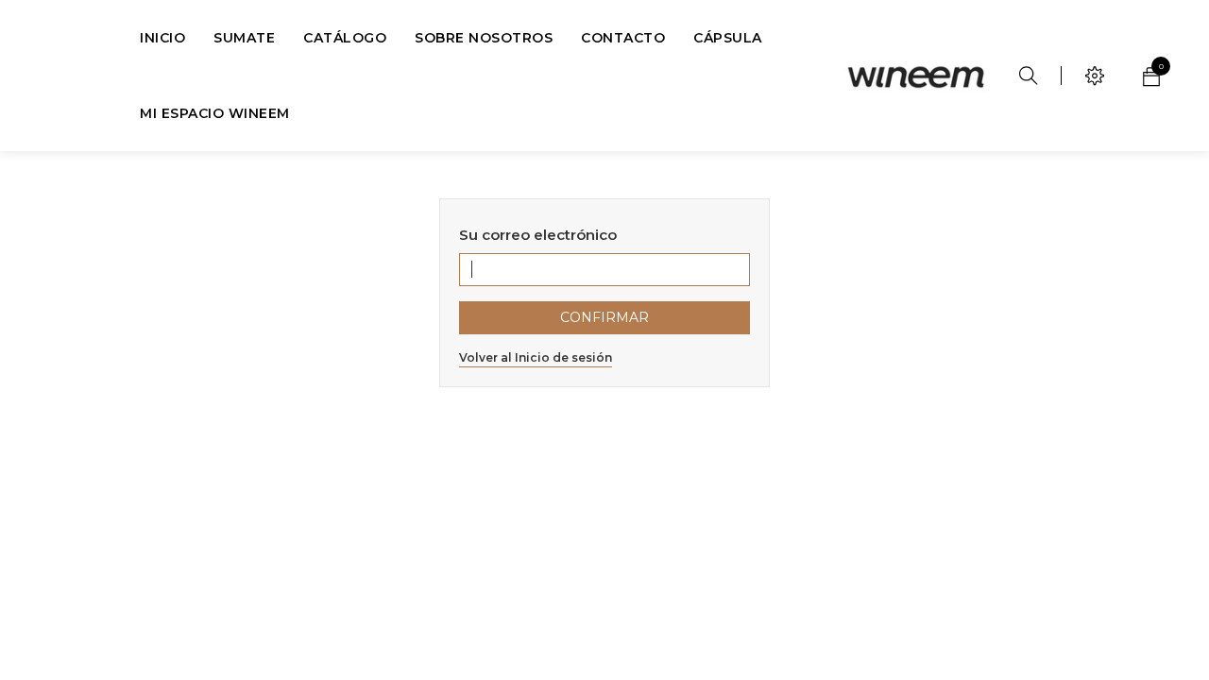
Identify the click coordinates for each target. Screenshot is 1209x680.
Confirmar (604, 317)
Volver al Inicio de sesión (535, 357)
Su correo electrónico (538, 235)
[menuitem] (162, 38)
